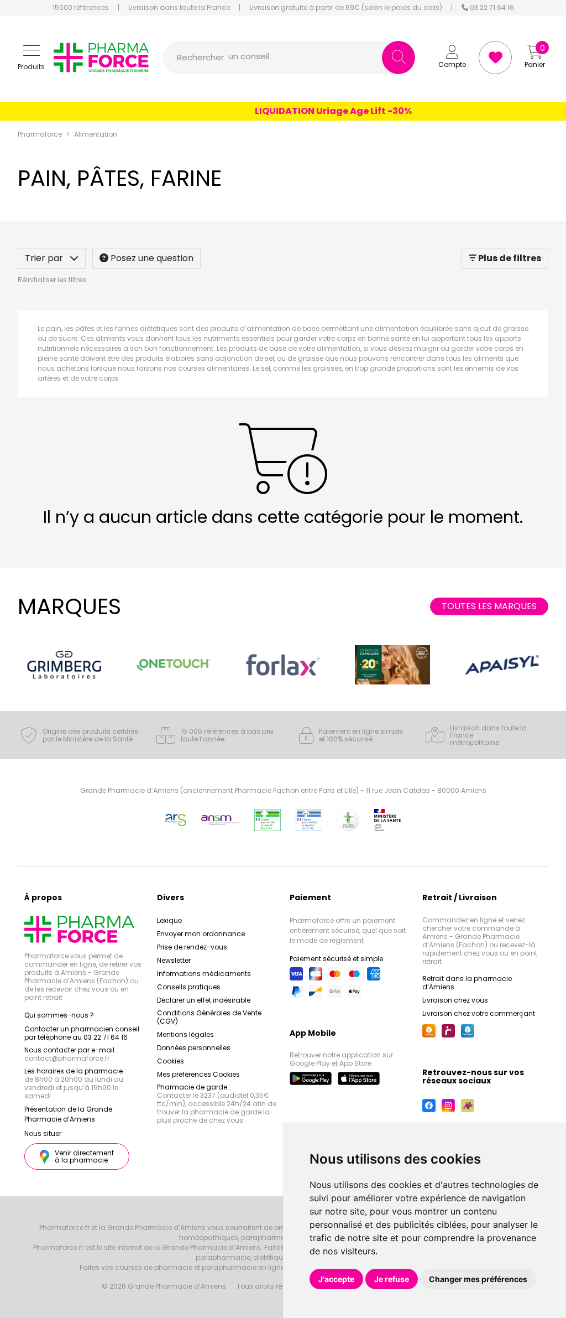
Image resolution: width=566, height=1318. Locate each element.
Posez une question (150, 258)
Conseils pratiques (189, 987)
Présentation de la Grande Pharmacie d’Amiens (68, 1114)
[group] (64, 664)
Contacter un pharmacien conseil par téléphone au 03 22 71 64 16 (81, 1033)
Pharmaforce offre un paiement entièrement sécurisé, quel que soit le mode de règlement (348, 930)
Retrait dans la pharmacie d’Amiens (467, 982)
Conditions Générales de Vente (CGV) (209, 1017)
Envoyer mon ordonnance (201, 934)
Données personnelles (193, 1048)
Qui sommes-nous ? (59, 1015)
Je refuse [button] (391, 1279)
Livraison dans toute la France (179, 7)
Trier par (45, 258)
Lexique (169, 920)
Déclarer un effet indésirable (203, 1000)
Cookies (170, 1061)
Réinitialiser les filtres (52, 279)
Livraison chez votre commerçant (478, 1013)
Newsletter (174, 960)
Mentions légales (185, 1034)
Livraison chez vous (455, 1000)
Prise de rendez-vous (192, 947)
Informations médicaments (204, 973)
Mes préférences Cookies (198, 1074)
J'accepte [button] (336, 1279)
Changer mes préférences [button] (478, 1279)
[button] (31, 58)
